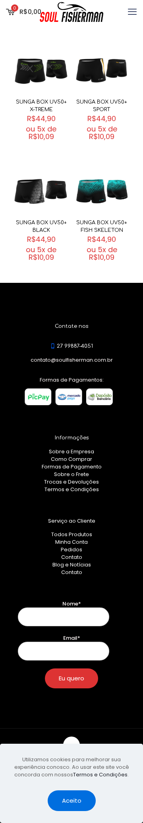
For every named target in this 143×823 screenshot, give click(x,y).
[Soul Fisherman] (71, 12)
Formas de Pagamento (72, 466)
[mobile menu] (132, 12)
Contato (71, 557)
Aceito (71, 800)
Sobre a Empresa (71, 451)
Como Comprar (71, 459)
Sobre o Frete (71, 474)
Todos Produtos (71, 534)
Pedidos (71, 549)
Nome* (71, 603)
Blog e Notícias (71, 564)
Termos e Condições (71, 489)
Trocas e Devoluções (71, 482)
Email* (71, 638)
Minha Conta (71, 542)
